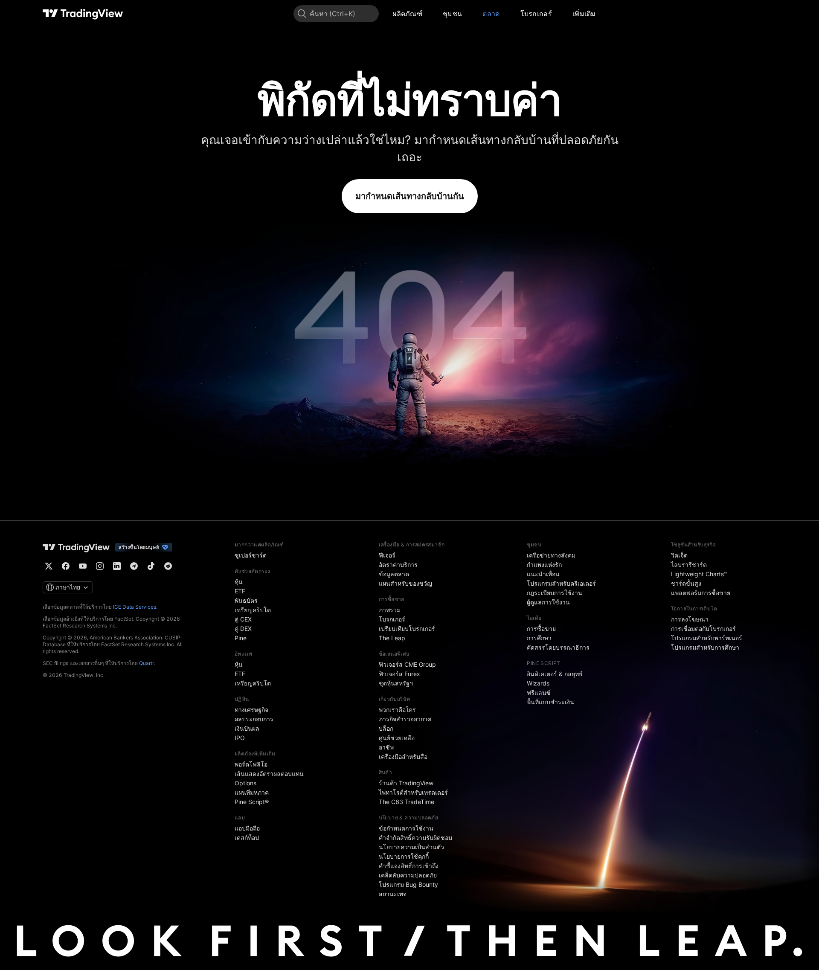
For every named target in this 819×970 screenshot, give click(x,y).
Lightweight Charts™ (699, 574)
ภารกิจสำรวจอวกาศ (405, 719)
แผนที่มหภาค (252, 792)
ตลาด (491, 13)
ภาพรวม (390, 609)
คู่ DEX (243, 628)
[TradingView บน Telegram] (134, 566)
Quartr (146, 663)
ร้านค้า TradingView (406, 783)
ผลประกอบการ (254, 719)
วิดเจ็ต (679, 555)
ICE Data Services (134, 607)
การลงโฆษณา (690, 619)
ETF (240, 591)
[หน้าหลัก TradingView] (83, 14)
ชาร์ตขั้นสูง (686, 583)
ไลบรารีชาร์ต (689, 564)
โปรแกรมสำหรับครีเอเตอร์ (561, 583)
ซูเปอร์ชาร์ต (251, 555)
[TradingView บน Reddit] (168, 566)
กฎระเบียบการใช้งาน (554, 592)
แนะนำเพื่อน (543, 574)
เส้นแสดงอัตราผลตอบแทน (269, 773)
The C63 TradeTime (406, 801)
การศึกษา (539, 638)
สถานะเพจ (393, 893)
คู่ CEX (243, 619)
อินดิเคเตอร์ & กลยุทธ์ (555, 673)
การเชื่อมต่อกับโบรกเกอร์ (703, 628)
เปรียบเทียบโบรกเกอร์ (407, 628)
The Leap (392, 638)
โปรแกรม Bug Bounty (408, 884)
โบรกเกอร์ (536, 13)
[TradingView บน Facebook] (66, 566)
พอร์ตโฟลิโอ (251, 764)
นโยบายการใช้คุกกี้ (404, 856)
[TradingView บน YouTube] (83, 566)
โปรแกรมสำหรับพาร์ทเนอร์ (706, 638)
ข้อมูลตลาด (394, 574)
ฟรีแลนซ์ (539, 692)
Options (245, 783)
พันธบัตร (246, 600)
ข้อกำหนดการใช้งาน (406, 828)
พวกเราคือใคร (397, 709)
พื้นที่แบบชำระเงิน (550, 702)
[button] (429, 13)
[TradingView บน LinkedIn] (117, 566)
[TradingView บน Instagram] (100, 566)
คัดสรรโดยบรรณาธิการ (558, 647)
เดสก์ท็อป (247, 837)
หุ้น (239, 581)
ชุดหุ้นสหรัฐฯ (396, 683)
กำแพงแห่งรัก (544, 564)
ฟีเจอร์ (387, 555)
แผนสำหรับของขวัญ (405, 583)
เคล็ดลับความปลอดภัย (408, 875)
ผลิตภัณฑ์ (407, 13)
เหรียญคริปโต (253, 609)
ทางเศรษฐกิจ (251, 709)
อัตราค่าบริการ (398, 564)
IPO (240, 737)
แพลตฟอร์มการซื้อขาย (700, 592)
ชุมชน (452, 13)
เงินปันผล (247, 728)
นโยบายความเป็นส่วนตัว (411, 847)
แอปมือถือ (247, 828)
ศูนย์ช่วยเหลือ (397, 737)
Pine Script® (252, 801)
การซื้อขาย (541, 628)
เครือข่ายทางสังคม (551, 555)
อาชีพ (386, 747)
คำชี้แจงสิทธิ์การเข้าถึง (409, 865)
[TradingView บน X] (49, 566)
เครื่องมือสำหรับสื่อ (403, 756)
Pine (241, 638)
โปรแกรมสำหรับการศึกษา (705, 647)
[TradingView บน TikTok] (151, 566)
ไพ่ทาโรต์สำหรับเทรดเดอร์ (413, 792)
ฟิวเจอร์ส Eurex (399, 673)
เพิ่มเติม (584, 13)
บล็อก (386, 728)
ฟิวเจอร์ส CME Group (407, 664)
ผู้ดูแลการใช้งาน (548, 602)
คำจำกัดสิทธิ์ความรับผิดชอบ (415, 837)
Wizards (538, 683)
